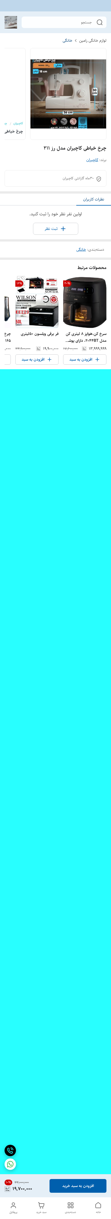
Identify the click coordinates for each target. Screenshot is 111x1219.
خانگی (67, 40)
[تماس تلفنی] (10, 1150)
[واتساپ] (10, 1164)
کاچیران (92, 160)
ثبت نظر (51, 229)
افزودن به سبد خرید (78, 1186)
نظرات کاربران (93, 199)
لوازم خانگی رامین (92, 40)
